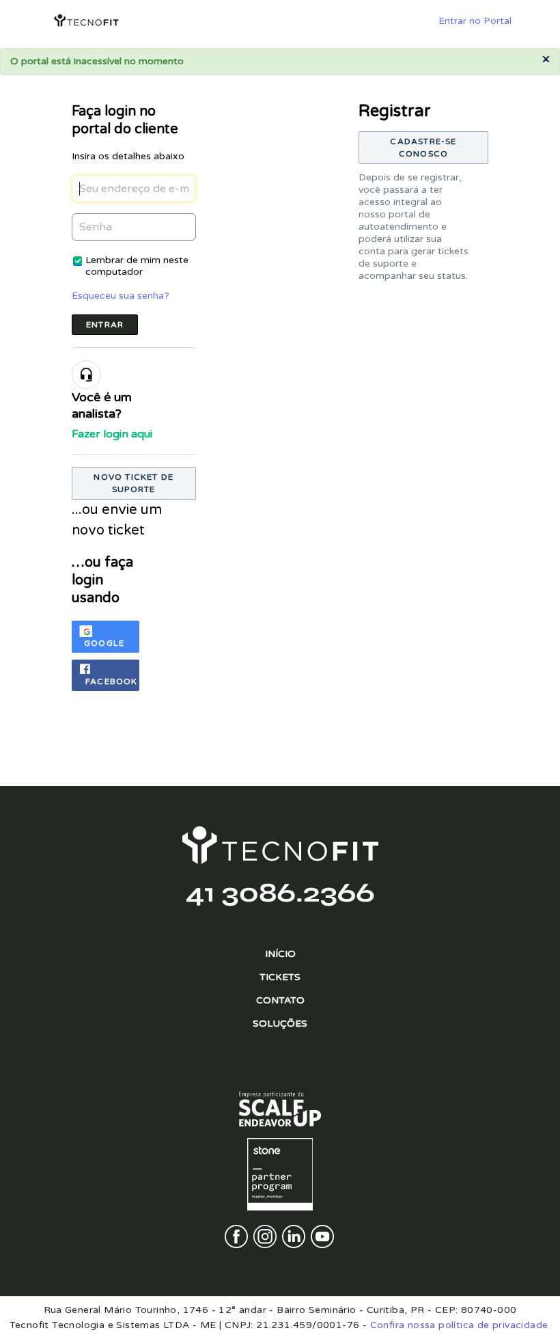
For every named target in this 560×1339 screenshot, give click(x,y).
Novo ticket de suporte (133, 483)
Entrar (105, 324)
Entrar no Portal (475, 21)
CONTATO (280, 1000)
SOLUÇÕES (280, 1023)
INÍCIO (280, 954)
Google (104, 643)
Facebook (111, 681)
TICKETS (280, 977)
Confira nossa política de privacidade (459, 1325)
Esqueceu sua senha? (120, 295)
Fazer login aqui (112, 434)
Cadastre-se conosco (423, 148)
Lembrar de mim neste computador (136, 266)
